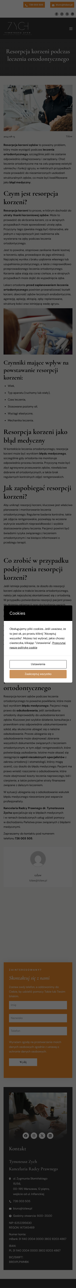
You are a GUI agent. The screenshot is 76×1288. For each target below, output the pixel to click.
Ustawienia (38, 664)
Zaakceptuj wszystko (38, 674)
